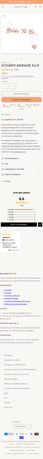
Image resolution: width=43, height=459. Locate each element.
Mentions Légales (11, 379)
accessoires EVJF (19, 152)
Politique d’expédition (17, 450)
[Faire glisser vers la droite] (26, 58)
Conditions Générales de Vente (16, 374)
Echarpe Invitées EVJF (16, 143)
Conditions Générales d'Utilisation (17, 388)
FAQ (5, 398)
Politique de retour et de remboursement (20, 369)
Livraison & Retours (12, 295)
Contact (7, 293)
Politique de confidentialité (15, 304)
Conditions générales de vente (17, 301)
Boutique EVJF (11, 441)
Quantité (5, 81)
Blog (5, 393)
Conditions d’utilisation (32, 447)
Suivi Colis (8, 407)
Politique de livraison (12, 360)
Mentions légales (11, 298)
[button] (2, 6)
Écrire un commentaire (19, 224)
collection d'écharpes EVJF (13, 146)
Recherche (8, 355)
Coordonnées (30, 450)
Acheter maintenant (21, 100)
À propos (8, 290)
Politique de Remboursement (15, 384)
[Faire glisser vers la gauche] (17, 58)
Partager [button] (7, 181)
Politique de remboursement (25, 444)
